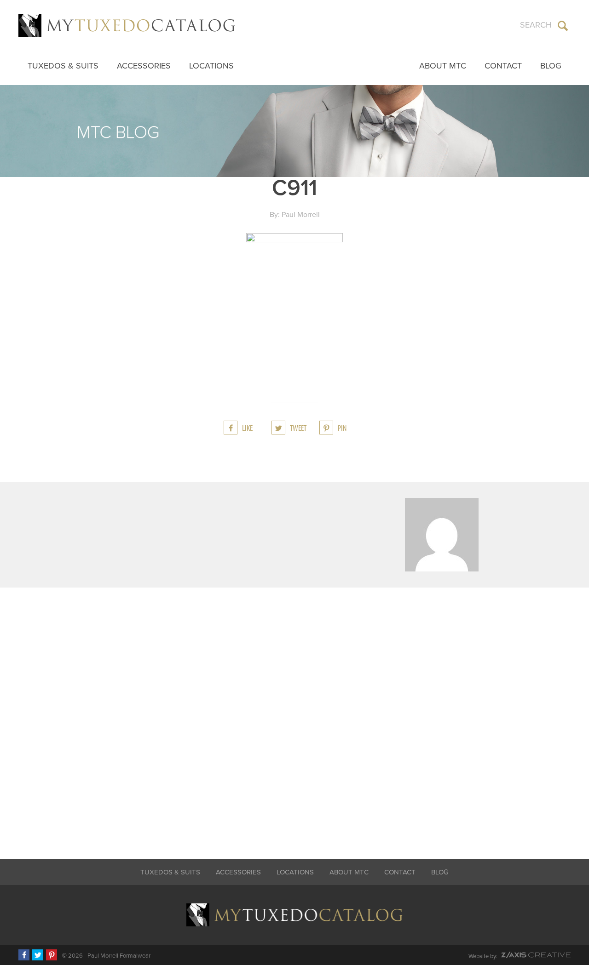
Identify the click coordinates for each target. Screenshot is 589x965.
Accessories (144, 66)
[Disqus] (294, 717)
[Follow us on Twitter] (37, 954)
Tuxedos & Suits (63, 66)
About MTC (442, 66)
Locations (211, 66)
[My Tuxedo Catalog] (126, 25)
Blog (550, 66)
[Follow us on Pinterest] (51, 954)
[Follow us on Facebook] (23, 954)
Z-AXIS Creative (536, 955)
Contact (503, 66)
